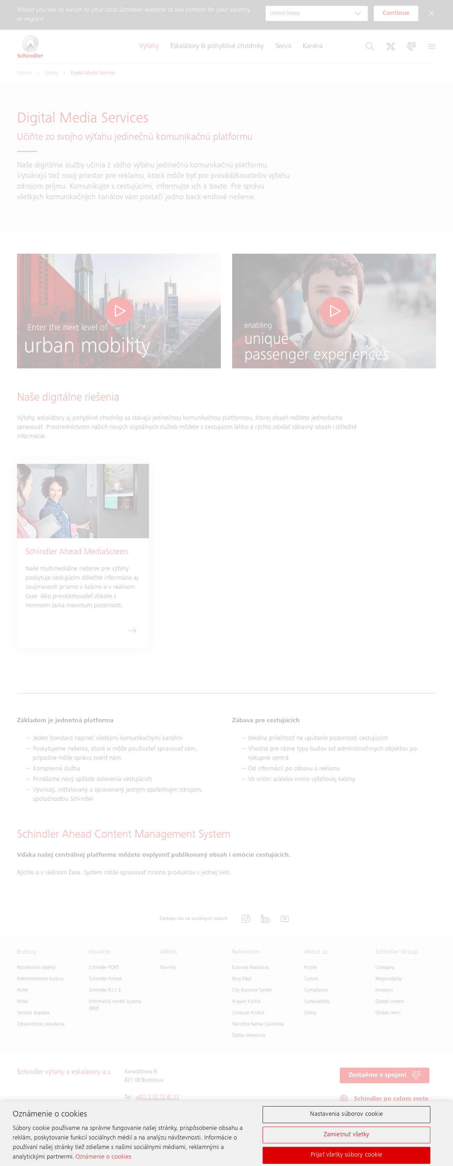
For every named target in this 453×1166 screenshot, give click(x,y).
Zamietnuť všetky (346, 1134)
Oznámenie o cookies (103, 1157)
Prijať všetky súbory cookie (347, 1155)
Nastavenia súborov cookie (346, 1114)
